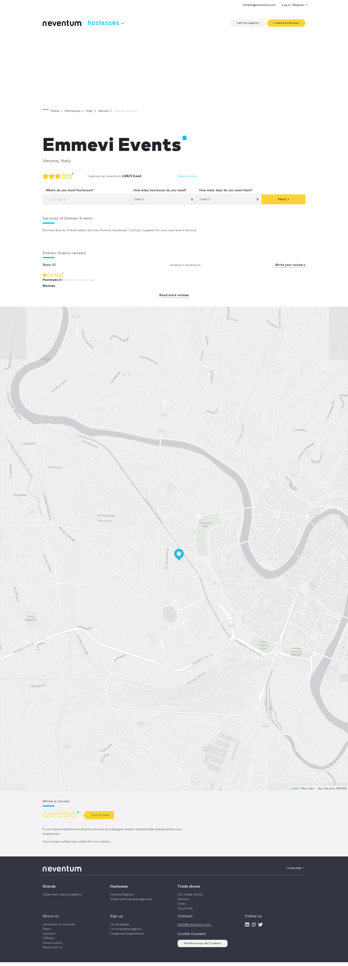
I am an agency (248, 23)
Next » (283, 199)
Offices (48, 938)
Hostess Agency (122, 894)
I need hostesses (286, 23)
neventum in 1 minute (59, 924)
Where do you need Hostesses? (70, 190)
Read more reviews (174, 295)
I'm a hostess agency (126, 929)
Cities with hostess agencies (131, 899)
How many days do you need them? (225, 190)
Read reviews (187, 176)
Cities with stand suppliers (62, 894)
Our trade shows (190, 894)
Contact (49, 933)
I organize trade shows (127, 933)
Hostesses (119, 886)
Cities (182, 903)
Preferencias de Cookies (202, 943)
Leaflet (295, 788)
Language (294, 868)
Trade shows (189, 886)
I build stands (119, 924)
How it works (52, 943)
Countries (185, 908)
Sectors (183, 899)
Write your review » (290, 265)
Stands (49, 886)
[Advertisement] (174, 65)
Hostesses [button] (104, 22)
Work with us (52, 947)
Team (47, 929)
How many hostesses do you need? (159, 190)
